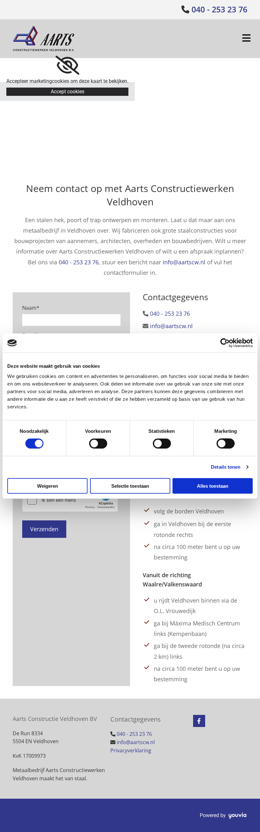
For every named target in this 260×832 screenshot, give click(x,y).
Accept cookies (67, 92)
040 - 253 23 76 (219, 9)
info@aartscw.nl (184, 262)
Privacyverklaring (130, 750)
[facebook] (199, 721)
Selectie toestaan (130, 485)
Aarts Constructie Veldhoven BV (55, 719)
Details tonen (225, 467)
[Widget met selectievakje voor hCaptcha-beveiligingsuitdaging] (70, 500)
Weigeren (47, 485)
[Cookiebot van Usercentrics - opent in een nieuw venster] (225, 343)
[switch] (98, 444)
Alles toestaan (212, 485)
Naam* (30, 308)
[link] (67, 65)
